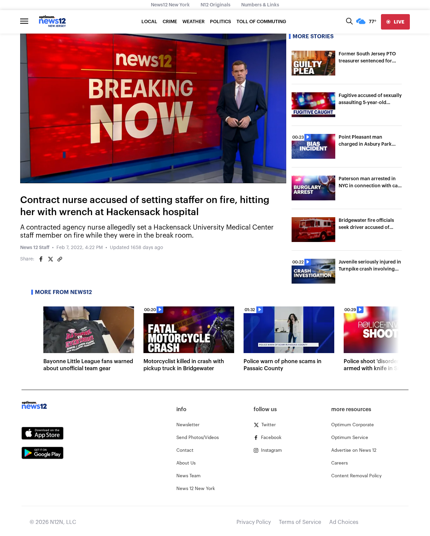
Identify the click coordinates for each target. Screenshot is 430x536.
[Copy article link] (59, 259)
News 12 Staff (34, 247)
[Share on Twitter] (50, 259)
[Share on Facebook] (41, 259)
